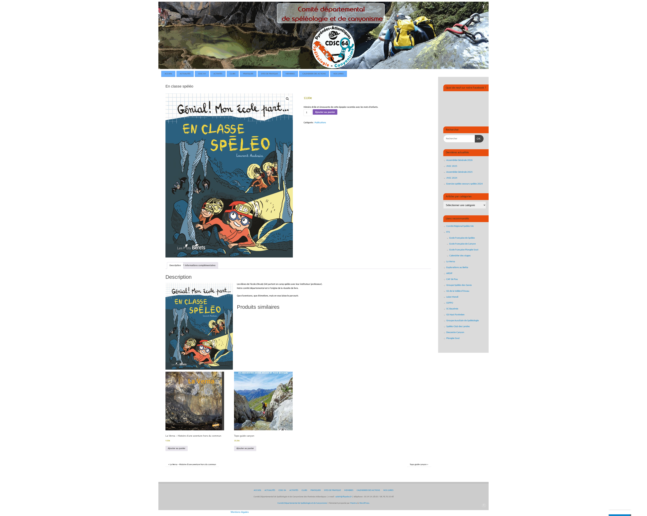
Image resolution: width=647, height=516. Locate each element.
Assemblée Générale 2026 (459, 160)
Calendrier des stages (460, 255)
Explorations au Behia (457, 267)
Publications (320, 122)
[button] (287, 99)
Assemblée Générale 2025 (459, 172)
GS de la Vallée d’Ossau (457, 291)
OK (478, 138)
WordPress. (364, 503)
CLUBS (232, 74)
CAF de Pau (452, 279)
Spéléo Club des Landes (458, 326)
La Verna (450, 261)
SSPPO (449, 303)
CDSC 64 (202, 74)
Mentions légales (240, 512)
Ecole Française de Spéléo (462, 238)
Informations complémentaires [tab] (200, 265)
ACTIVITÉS (217, 74)
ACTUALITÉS (185, 74)
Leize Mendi (452, 297)
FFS (448, 232)
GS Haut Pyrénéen (455, 314)
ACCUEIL (168, 74)
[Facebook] (483, 7)
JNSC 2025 (451, 166)
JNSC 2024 (451, 178)
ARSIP (449, 273)
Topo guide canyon (419, 465)
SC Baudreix (452, 309)
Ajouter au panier (325, 112)
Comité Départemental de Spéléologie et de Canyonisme (302, 503)
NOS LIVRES (338, 74)
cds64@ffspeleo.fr (343, 497)
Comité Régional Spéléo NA (460, 226)
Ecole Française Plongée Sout (463, 250)
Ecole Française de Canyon (462, 244)
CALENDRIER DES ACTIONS (314, 74)
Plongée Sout (453, 338)
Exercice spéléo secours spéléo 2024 (464, 184)
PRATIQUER (248, 74)
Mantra (353, 503)
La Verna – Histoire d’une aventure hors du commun (192, 465)
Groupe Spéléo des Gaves (459, 285)
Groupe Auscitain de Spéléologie (462, 320)
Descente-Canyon (455, 332)
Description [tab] (175, 265)
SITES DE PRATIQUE (269, 74)
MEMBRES (290, 74)
